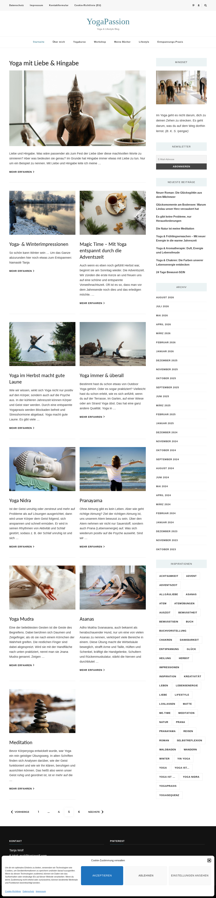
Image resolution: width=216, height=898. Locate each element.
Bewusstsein (168, 621)
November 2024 (167, 441)
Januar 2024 (165, 522)
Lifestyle (144, 42)
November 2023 (167, 540)
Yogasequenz (169, 795)
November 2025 (167, 369)
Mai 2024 (162, 486)
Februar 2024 (166, 513)
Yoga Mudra (21, 619)
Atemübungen (184, 603)
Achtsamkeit (168, 576)
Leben (163, 685)
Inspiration (167, 676)
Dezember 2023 (167, 531)
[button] (209, 860)
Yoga (163, 767)
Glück (191, 649)
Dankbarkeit (189, 639)
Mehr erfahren (20, 172)
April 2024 (163, 495)
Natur (163, 722)
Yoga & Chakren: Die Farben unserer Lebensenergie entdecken (179, 262)
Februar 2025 (166, 414)
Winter (164, 758)
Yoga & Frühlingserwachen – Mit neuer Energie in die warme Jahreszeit (181, 238)
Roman (164, 740)
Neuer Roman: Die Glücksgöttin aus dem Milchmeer (179, 195)
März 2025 (163, 405)
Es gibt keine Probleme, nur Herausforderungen (173, 218)
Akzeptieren (102, 875)
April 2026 (163, 324)
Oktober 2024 (166, 450)
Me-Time (165, 713)
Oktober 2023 (166, 549)
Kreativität (192, 676)
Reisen (188, 731)
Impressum (41, 891)
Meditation (20, 742)
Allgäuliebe (168, 594)
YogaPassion (108, 21)
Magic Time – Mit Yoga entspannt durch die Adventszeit (103, 251)
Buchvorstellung (172, 630)
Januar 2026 (165, 351)
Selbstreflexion (189, 740)
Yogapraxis (168, 786)
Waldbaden (167, 749)
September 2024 (167, 459)
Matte (187, 704)
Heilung (165, 658)
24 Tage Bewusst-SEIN (170, 272)
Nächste (94, 811)
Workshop (100, 42)
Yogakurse (79, 42)
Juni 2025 (162, 396)
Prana (180, 722)
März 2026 (163, 333)
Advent (191, 576)
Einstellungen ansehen (190, 875)
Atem (163, 603)
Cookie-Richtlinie (13, 891)
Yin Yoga (183, 758)
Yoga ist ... (167, 776)
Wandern (190, 749)
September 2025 (167, 387)
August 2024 (165, 468)
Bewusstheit (187, 612)
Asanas (87, 619)
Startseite (38, 42)
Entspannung (169, 649)
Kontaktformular (59, 5)
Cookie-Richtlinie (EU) (87, 5)
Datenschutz (28, 891)
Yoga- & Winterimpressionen (38, 244)
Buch (189, 621)
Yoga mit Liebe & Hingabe (44, 63)
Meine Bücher (122, 42)
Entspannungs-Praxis (170, 42)
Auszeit (165, 612)
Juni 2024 (162, 477)
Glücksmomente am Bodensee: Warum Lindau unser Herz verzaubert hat (181, 206)
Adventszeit (168, 585)
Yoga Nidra (20, 501)
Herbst (184, 658)
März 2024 (163, 504)
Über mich (59, 42)
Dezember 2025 (167, 360)
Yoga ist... (182, 767)
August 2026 (165, 297)
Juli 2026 (162, 306)
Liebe (163, 694)
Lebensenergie (187, 685)
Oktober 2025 (166, 378)
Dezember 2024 (167, 432)
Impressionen (169, 667)
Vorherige (22, 811)
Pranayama (91, 501)
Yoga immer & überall (102, 375)
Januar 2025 (165, 423)
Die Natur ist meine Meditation (175, 228)
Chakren (165, 639)
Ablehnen (146, 875)
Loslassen (167, 704)
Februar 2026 (166, 342)
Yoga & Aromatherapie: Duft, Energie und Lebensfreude (179, 250)
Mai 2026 (162, 315)
